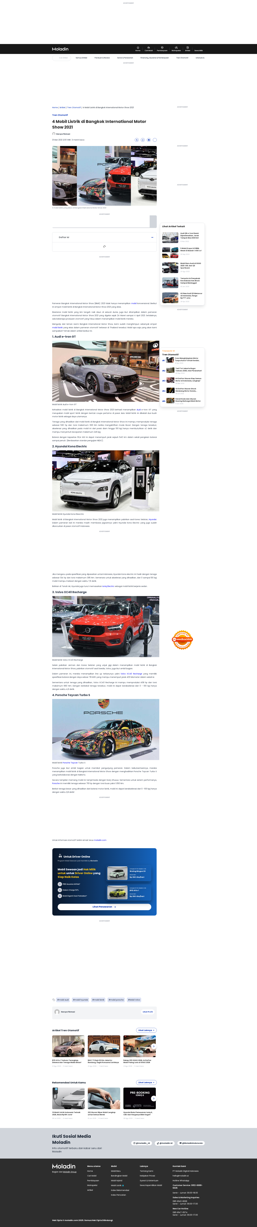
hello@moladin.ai (181, 1175)
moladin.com (100, 840)
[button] (137, 140)
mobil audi (64, 999)
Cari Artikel (63, 58)
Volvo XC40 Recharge (131, 673)
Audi (139, 409)
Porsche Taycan (70, 762)
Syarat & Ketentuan (149, 1180)
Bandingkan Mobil (119, 1175)
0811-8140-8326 (180, 1201)
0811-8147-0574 (180, 1212)
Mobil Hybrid (116, 1180)
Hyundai (152, 519)
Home (55, 107)
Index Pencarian (118, 1195)
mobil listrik (57, 327)
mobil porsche (117, 999)
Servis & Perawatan (125, 58)
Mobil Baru (116, 1171)
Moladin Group (70, 1172)
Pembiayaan (93, 1180)
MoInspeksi (92, 1185)
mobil (134, 303)
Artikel (62, 107)
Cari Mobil (91, 1175)
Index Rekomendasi (120, 1190)
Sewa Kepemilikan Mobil (151, 1185)
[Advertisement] (128, 23)
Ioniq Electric (108, 586)
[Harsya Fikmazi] (57, 1012)
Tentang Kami (146, 1171)
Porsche (56, 783)
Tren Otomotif (182, 58)
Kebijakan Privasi (147, 1175)
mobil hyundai (81, 999)
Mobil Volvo (135, 999)
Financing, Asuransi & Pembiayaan (155, 58)
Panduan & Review (102, 58)
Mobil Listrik (116, 1185)
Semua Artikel (81, 58)
